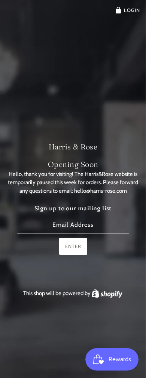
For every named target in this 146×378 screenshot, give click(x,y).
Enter (73, 246)
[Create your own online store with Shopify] (107, 293)
